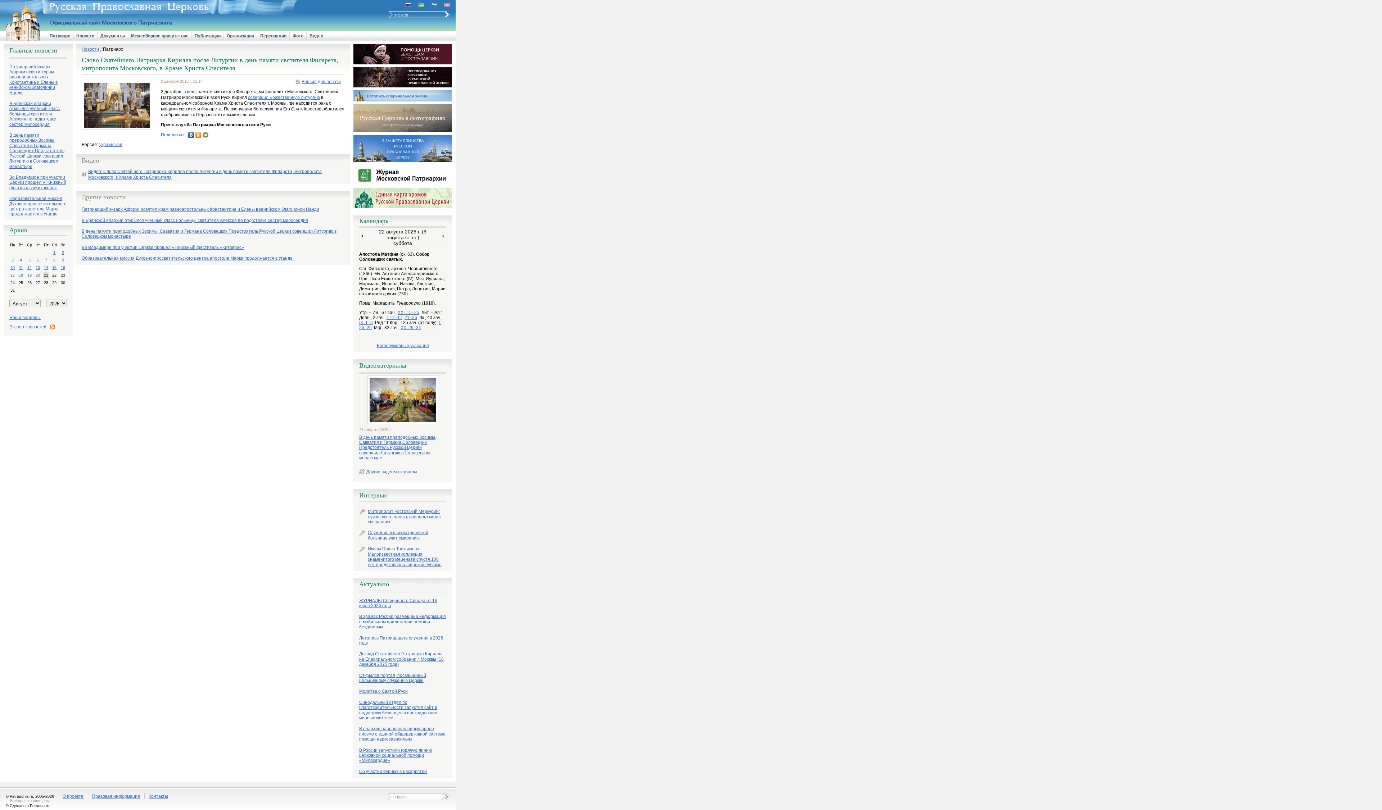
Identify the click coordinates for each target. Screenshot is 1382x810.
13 (38, 267)
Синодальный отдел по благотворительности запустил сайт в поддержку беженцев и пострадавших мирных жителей (398, 710)
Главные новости (33, 50)
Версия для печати (321, 81)
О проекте (73, 796)
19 (29, 275)
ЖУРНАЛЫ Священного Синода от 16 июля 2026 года (398, 603)
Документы (112, 35)
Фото (298, 35)
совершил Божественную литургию (284, 97)
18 (21, 275)
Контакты (158, 796)
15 (54, 267)
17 (12, 275)
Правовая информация (116, 796)
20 (38, 275)
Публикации (208, 35)
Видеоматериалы (382, 365)
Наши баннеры (25, 317)
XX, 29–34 (411, 327)
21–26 (411, 317)
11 (21, 267)
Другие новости (104, 197)
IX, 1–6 (366, 322)
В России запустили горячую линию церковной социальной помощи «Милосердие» (395, 755)
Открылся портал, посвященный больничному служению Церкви (392, 678)
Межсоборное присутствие (160, 35)
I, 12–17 (394, 317)
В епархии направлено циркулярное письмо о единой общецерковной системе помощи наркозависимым (402, 734)
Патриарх (60, 35)
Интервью (373, 495)
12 (29, 267)
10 (12, 267)
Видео (316, 35)
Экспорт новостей (27, 326)
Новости (85, 35)
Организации (240, 35)
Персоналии (273, 35)
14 (46, 267)
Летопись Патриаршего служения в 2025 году (401, 641)
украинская (110, 144)
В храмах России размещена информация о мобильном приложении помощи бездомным (402, 621)
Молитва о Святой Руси (383, 691)
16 (63, 267)
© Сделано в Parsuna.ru (27, 806)
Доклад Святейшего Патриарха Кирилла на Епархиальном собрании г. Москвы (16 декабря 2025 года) (401, 659)
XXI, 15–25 (408, 312)
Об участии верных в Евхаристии (393, 771)
